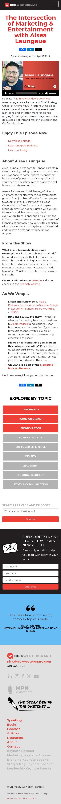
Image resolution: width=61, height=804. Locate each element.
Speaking (14, 720)
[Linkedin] (30, 49)
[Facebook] (22, 49)
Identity (30, 456)
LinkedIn (36, 280)
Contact (13, 746)
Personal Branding (30, 475)
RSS (15, 312)
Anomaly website (30, 284)
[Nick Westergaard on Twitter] (29, 676)
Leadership (30, 465)
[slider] (53, 93)
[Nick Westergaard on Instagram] (17, 676)
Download (44, 98)
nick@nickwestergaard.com (29, 661)
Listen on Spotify (18, 150)
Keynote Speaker (20, 751)
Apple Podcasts (20, 324)
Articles (13, 733)
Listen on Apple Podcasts (23, 145)
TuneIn (29, 308)
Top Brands (30, 409)
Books (12, 724)
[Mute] (46, 93)
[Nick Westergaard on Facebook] (23, 676)
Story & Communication (30, 484)
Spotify (24, 305)
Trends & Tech (30, 428)
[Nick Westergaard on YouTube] (36, 676)
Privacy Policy (12, 798)
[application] (30, 93)
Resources (15, 737)
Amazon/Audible (39, 305)
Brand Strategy (30, 437)
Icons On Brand (30, 419)
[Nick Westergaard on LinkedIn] (10, 676)
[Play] (6, 93)
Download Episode (19, 141)
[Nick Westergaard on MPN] (20, 685)
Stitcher (19, 308)
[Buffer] (38, 49)
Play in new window (24, 98)
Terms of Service (29, 798)
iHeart (38, 308)
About (12, 742)
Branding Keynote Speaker (28, 759)
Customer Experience (30, 447)
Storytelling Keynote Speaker (30, 764)
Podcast (13, 729)
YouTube (48, 308)
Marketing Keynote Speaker (29, 755)
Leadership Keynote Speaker (30, 768)
